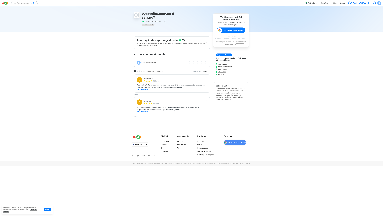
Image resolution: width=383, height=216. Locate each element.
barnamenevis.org (225, 67)
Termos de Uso (170, 163)
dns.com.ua (222, 64)
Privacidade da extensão (155, 163)
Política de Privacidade (231, 44)
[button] (326, 3)
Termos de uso (240, 43)
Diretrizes (179, 163)
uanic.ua (221, 74)
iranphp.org (222, 69)
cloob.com (222, 72)
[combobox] (24, 3)
